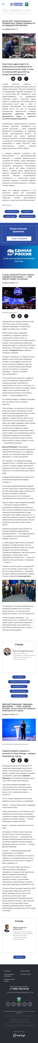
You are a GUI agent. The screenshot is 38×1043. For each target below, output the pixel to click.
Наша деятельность (16, 10)
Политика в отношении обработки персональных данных (19, 1023)
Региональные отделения (9, 975)
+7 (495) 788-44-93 (19, 988)
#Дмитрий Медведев (19, 691)
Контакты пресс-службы (9, 980)
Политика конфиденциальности (19, 1020)
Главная (4, 10)
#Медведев (19, 957)
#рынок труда (10, 216)
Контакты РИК (25, 974)
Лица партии (25, 971)
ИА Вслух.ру (6, 205)
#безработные (12, 211)
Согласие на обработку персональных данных (19, 1025)
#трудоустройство (27, 216)
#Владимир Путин (19, 686)
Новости (27, 10)
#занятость (27, 211)
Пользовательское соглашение (19, 1019)
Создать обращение (19, 238)
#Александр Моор (19, 696)
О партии (7, 971)
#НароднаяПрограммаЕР (18, 681)
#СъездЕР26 (19, 677)
